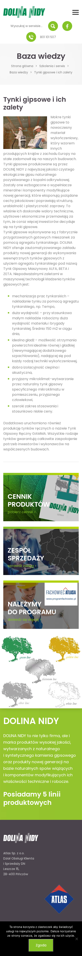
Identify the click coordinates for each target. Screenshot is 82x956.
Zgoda (41, 945)
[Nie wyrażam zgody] (76, 939)
